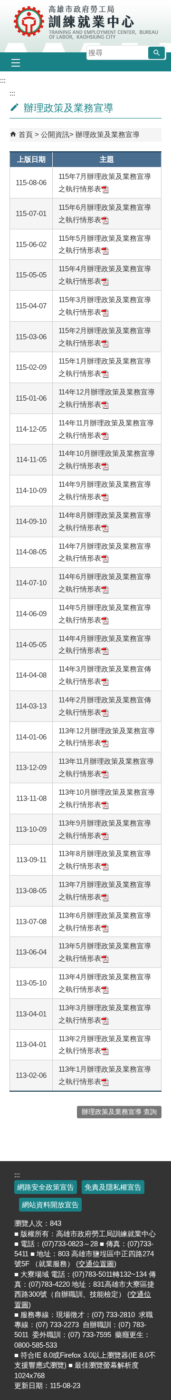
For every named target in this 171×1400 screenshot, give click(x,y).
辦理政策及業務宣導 (108, 134)
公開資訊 (55, 134)
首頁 (26, 134)
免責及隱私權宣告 (113, 1187)
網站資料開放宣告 (50, 1205)
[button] (156, 53)
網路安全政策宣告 (45, 1187)
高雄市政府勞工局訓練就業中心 (86, 21)
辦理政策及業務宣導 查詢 (119, 1111)
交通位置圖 (96, 1264)
